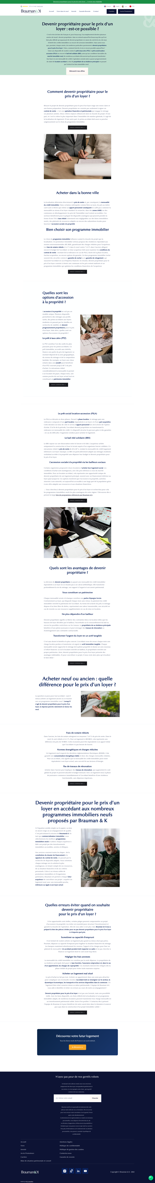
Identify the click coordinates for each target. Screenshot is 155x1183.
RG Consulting (29, 1181)
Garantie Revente (84, 11)
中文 (133, 6)
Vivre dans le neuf (63, 11)
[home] (31, 11)
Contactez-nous (65, 1153)
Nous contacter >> (77, 127)
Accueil (51, 11)
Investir (73, 11)
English (117, 6)
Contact (95, 11)
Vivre (22, 1146)
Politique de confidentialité (70, 1146)
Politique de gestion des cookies (72, 1149)
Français (109, 6)
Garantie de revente (67, 1157)
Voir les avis (40, 6)
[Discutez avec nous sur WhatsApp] (151, 1178)
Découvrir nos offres (77, 71)
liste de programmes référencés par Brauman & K (74, 495)
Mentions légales (66, 1142)
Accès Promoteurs (126, 11)
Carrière (111, 11)
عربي (126, 6)
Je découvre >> (77, 1047)
